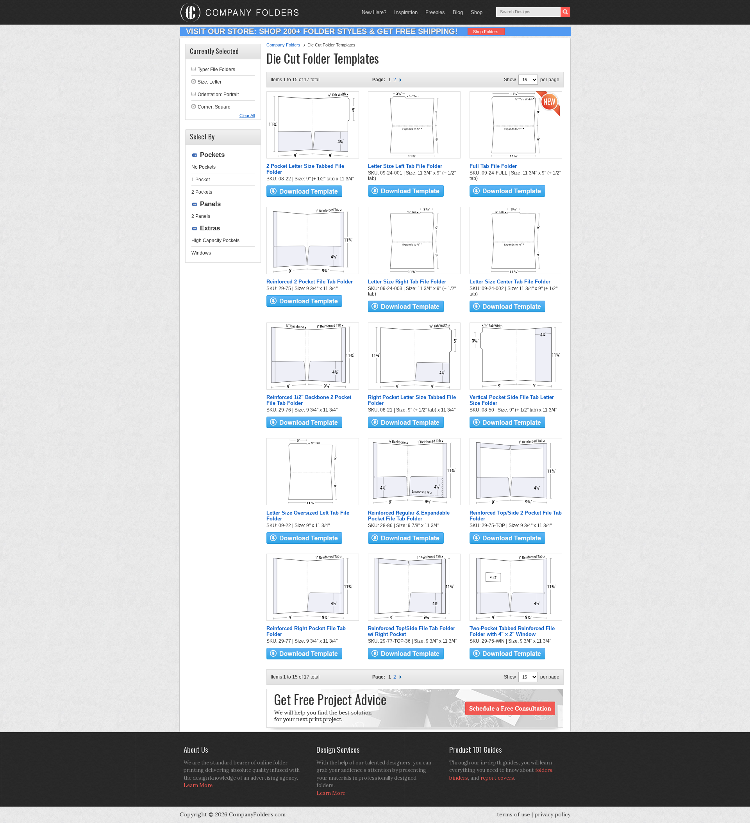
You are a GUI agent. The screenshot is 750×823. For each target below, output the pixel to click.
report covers (497, 778)
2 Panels (200, 216)
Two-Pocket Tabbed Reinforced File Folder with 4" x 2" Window (512, 631)
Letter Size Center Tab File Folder (510, 282)
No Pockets (203, 167)
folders (543, 770)
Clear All (247, 115)
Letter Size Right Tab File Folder (407, 282)
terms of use (513, 814)
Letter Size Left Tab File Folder (405, 166)
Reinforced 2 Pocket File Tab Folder (309, 282)
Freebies (433, 12)
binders (458, 778)
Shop (474, 12)
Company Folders (283, 45)
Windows (201, 253)
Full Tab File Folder (493, 166)
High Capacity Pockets (215, 240)
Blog (458, 12)
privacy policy (552, 814)
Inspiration (406, 12)
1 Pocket (200, 179)
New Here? (374, 12)
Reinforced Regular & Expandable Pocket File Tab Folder (409, 516)
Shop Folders (485, 31)
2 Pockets (201, 192)
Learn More (198, 785)
